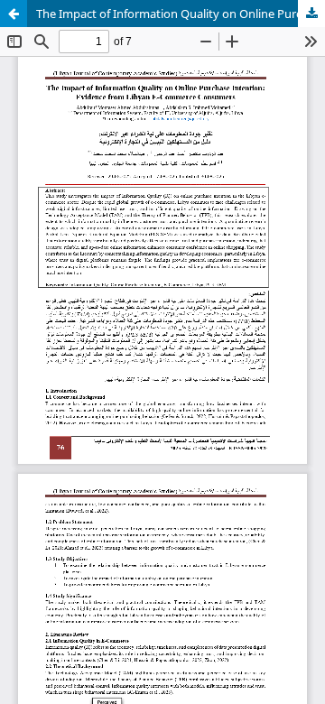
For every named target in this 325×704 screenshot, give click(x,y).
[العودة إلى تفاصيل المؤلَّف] (13, 13)
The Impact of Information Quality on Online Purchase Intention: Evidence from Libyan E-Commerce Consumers (180, 13)
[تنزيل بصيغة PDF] (311, 13)
